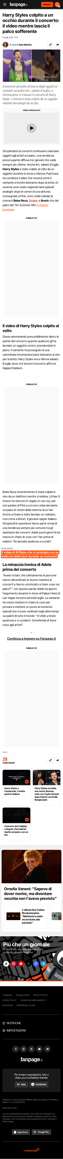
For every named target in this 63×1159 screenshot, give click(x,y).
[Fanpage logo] (18, 5)
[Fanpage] (31, 1059)
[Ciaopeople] (31, 1150)
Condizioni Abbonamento (33, 1000)
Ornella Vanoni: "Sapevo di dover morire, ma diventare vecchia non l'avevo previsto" (30, 893)
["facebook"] (36, 964)
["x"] (28, 964)
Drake (33, 200)
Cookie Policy (9, 1000)
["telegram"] (43, 964)
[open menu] (3, 4)
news (5, 752)
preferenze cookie (26, 1005)
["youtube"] (21, 964)
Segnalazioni (22, 995)
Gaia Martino (25, 44)
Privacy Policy (40, 995)
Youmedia (7, 995)
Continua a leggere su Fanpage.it (31, 639)
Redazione (7, 1005)
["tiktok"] (6, 964)
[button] (57, 45)
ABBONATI (47, 4)
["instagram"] (13, 964)
